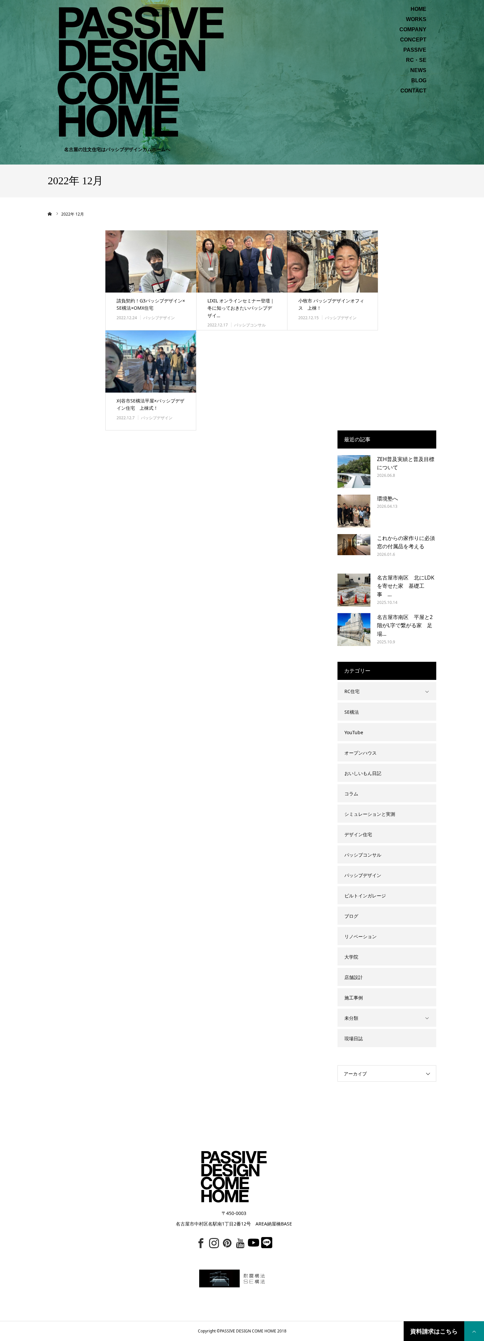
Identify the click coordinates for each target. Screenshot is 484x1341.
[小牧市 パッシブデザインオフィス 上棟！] (332, 261)
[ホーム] (50, 214)
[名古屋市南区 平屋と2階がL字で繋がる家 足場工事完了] (353, 629)
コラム (351, 793)
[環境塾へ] (353, 511)
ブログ (351, 916)
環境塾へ (387, 498)
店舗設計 (353, 977)
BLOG (418, 80)
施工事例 (353, 997)
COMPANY (412, 29)
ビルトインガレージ (365, 895)
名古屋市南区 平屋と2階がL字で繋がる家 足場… (405, 625)
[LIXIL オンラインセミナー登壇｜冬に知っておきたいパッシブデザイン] (241, 261)
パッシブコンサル (250, 325)
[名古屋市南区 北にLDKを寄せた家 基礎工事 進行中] (353, 590)
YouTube (353, 732)
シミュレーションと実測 (369, 814)
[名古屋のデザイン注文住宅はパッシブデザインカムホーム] (141, 71)
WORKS (416, 19)
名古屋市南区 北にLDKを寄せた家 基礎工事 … (405, 586)
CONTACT (413, 90)
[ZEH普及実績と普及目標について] (353, 471)
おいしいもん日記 (362, 773)
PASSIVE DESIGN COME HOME (248, 1331)
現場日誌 (353, 1038)
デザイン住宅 (358, 834)
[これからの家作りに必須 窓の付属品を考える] (353, 550)
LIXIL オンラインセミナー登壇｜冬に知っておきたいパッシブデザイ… (241, 308)
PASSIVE (414, 50)
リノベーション (360, 936)
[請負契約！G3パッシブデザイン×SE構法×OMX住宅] (150, 261)
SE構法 (351, 712)
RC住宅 (352, 691)
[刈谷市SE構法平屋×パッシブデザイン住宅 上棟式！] (150, 361)
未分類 (351, 1018)
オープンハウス (360, 753)
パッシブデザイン (159, 318)
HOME (418, 9)
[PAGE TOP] (474, 1331)
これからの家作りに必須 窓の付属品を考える (406, 542)
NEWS (418, 70)
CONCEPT (413, 39)
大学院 (351, 957)
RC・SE (416, 60)
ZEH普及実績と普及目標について (405, 463)
